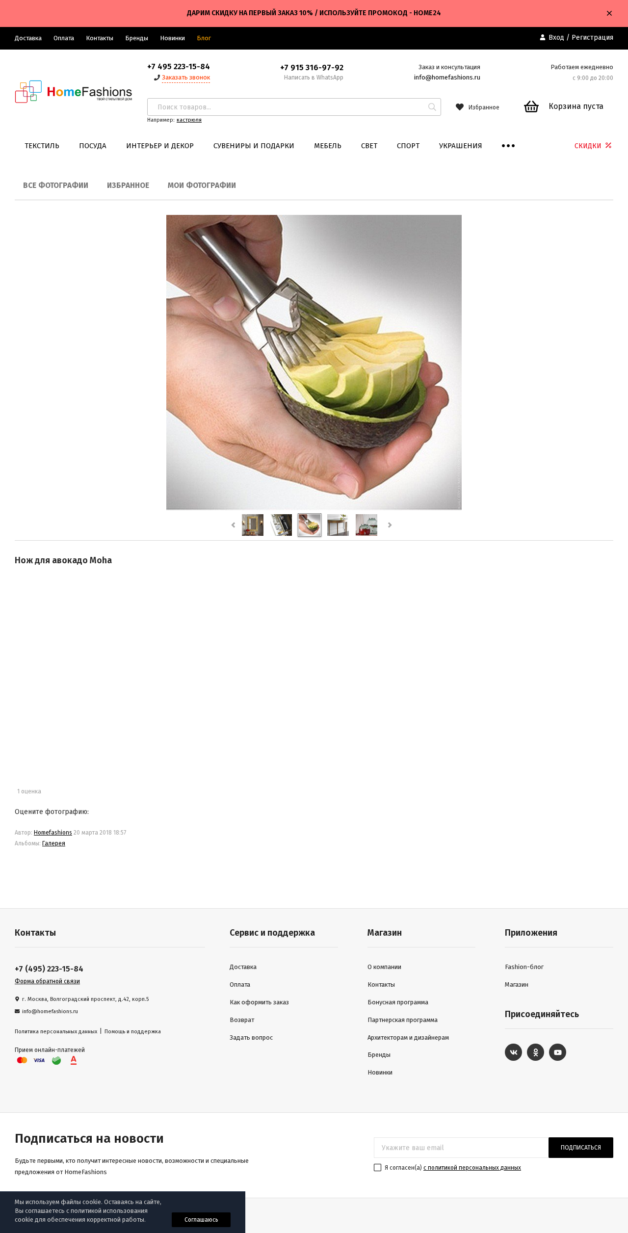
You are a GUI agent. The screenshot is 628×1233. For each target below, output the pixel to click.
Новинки (172, 38)
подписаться (581, 1147)
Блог (204, 38)
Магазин (516, 984)
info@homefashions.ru (447, 77)
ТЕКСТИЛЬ (42, 145)
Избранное (128, 185)
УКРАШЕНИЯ (460, 145)
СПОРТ (408, 145)
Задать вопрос (251, 1037)
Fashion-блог (524, 967)
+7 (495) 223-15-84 (49, 968)
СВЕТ (369, 145)
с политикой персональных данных (472, 1167)
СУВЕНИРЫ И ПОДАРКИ (253, 145)
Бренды (136, 38)
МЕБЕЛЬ (327, 145)
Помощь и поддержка (133, 1031)
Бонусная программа (397, 1002)
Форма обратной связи (47, 981)
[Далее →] (314, 508)
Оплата (63, 38)
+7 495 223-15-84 (178, 66)
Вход (556, 37)
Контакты (99, 38)
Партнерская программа (402, 1019)
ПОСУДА (92, 145)
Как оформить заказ (259, 1002)
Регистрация (592, 37)
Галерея (53, 843)
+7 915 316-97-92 (311, 67)
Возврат (242, 1019)
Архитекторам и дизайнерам (408, 1037)
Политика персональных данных (56, 1031)
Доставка (28, 38)
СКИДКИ (589, 146)
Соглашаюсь (201, 1219)
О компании (384, 967)
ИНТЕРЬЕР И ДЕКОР (160, 145)
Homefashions (53, 832)
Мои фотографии (202, 185)
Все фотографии (55, 185)
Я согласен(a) (452, 1167)
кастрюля (189, 120)
